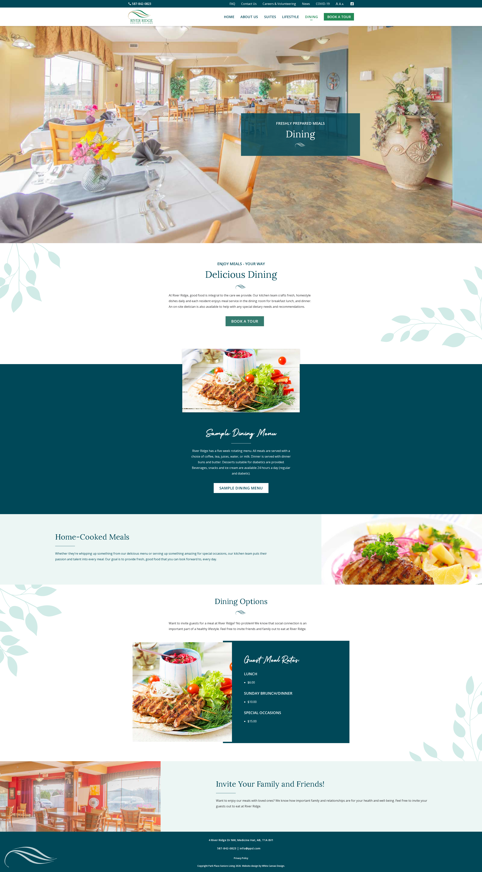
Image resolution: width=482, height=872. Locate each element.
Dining (311, 17)
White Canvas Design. (273, 865)
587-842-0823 (141, 4)
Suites (270, 17)
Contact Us (249, 4)
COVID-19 (323, 4)
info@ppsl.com (250, 848)
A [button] (337, 3)
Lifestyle (290, 17)
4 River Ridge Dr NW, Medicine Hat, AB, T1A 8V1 (241, 840)
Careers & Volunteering (279, 4)
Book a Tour (339, 17)
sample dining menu (241, 488)
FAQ (232, 4)
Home (229, 17)
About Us (249, 17)
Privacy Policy (241, 858)
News (306, 4)
